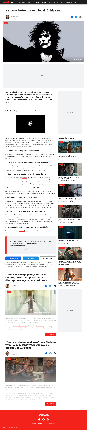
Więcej (76, 2)
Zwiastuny (68, 2)
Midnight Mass (27, 264)
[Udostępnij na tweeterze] (76, 17)
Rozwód (51, 264)
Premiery (60, 2)
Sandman (7, 266)
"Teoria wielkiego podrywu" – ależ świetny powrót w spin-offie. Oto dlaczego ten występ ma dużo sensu (27, 277)
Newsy (37, 2)
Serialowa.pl (7, 5)
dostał (25, 215)
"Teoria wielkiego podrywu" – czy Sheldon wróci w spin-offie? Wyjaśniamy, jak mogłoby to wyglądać (30, 345)
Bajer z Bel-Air (29, 262)
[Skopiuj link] (80, 17)
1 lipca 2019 (29, 249)
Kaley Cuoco (20, 264)
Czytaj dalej (50, 334)
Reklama (40, 423)
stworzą (24, 177)
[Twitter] (43, 419)
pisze (20, 166)
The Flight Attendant (43, 266)
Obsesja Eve (34, 264)
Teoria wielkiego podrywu (31, 266)
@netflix (21, 243)
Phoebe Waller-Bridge (42, 264)
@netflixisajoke (31, 243)
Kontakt (34, 423)
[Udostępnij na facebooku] (72, 17)
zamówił (12, 138)
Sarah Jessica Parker (15, 266)
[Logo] (8, 2)
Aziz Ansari (11, 262)
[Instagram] (48, 419)
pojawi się (22, 230)
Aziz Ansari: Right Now (19, 262)
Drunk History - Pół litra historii (41, 262)
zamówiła (23, 201)
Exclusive (44, 2)
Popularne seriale (25, 2)
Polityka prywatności (49, 423)
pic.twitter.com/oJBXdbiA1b (18, 245)
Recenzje (52, 2)
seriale (22, 266)
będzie (22, 154)
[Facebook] (39, 419)
